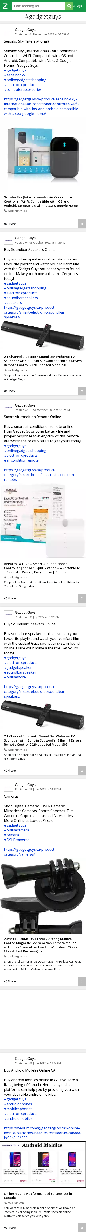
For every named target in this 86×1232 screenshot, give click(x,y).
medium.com (16, 1203)
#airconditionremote (21, 460)
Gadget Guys (25, 30)
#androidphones (18, 1104)
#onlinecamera (16, 830)
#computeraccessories (23, 89)
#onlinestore (15, 677)
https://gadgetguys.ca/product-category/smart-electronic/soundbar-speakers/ (35, 312)
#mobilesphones (18, 1108)
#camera (11, 835)
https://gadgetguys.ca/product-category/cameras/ (30, 852)
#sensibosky (14, 75)
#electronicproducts (20, 84)
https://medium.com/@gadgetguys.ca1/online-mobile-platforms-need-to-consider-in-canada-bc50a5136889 (42, 1133)
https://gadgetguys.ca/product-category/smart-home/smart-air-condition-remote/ (39, 474)
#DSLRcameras (16, 839)
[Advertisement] (43, 1019)
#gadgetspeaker (18, 667)
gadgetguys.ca (17, 211)
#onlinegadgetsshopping (25, 79)
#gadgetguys (15, 70)
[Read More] (82, 223)
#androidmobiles (18, 1118)
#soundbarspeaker (20, 672)
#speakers (13, 302)
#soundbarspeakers (21, 297)
